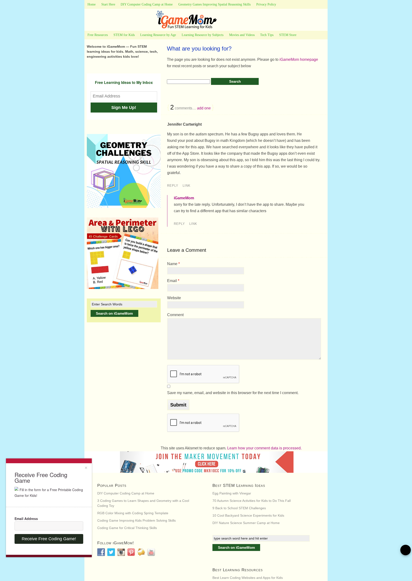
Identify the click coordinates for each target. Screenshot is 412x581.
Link (187, 185)
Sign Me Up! (123, 107)
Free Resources (98, 35)
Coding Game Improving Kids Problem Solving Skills (136, 520)
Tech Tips (266, 35)
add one (204, 108)
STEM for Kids (124, 35)
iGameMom (184, 198)
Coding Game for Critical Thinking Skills (127, 528)
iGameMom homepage (298, 59)
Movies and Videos (242, 35)
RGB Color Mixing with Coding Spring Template (132, 513)
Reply (172, 185)
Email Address (26, 518)
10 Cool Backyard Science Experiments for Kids (248, 515)
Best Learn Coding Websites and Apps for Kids (247, 578)
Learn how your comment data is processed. (264, 448)
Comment (175, 315)
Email (173, 281)
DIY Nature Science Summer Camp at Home (246, 523)
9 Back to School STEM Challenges (239, 508)
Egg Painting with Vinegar (231, 493)
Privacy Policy (266, 4)
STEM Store (287, 35)
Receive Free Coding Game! (49, 538)
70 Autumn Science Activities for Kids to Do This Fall (251, 501)
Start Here (108, 4)
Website (174, 298)
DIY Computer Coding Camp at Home (147, 4)
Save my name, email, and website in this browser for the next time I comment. (233, 393)
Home (92, 4)
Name (173, 264)
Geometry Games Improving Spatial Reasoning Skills (214, 4)
